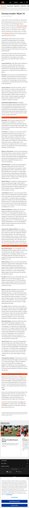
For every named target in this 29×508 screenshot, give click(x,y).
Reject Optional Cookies (14, 501)
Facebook (4, 403)
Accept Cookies (14, 505)
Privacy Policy (9, 494)
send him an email (8, 33)
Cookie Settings (14, 497)
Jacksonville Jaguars (21, 26)
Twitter (21, 402)
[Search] (24, 2)
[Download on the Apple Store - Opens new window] (9, 472)
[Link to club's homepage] (3, 2)
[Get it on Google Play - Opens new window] (19, 472)
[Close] (27, 478)
